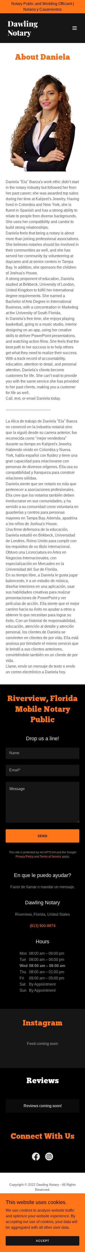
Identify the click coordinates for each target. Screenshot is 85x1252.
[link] (31, 34)
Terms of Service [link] (50, 856)
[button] (74, 28)
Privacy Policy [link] (25, 856)
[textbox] (42, 753)
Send (42, 836)
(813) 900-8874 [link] (42, 926)
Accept (42, 1240)
